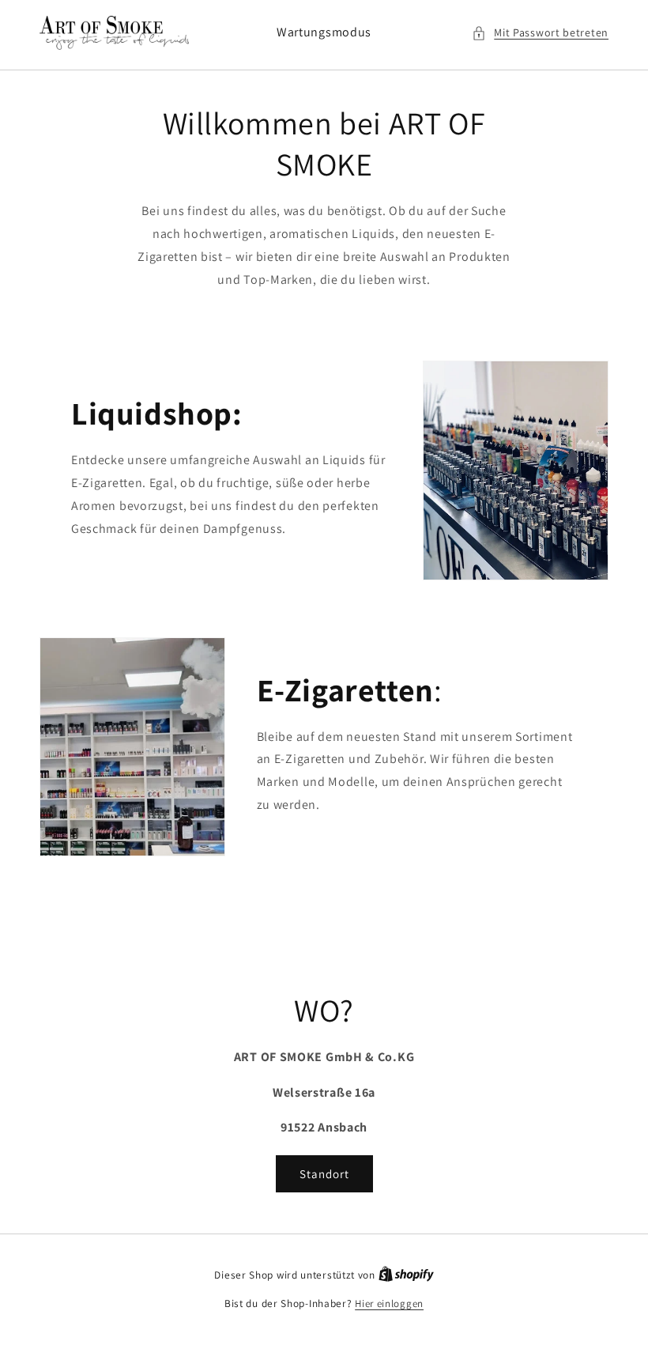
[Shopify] (406, 1275)
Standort (324, 1173)
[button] (540, 33)
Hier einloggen (389, 1303)
